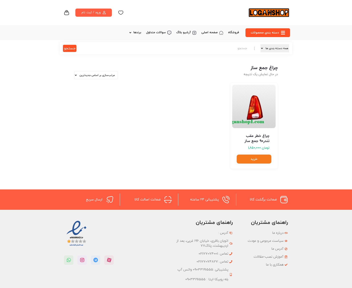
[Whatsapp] (68, 260)
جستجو (69, 48)
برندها (137, 32)
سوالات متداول (156, 32)
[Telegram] (95, 260)
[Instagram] (82, 260)
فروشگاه (233, 32)
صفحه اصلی (209, 32)
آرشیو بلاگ (183, 32)
